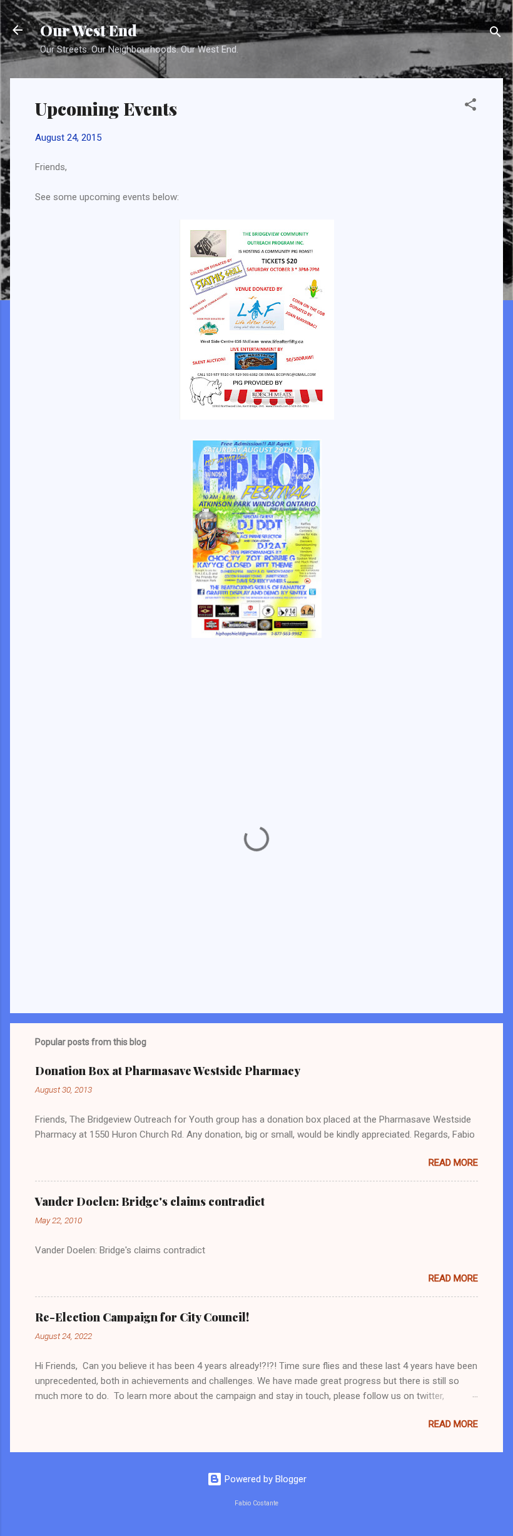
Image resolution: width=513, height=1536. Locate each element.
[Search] (495, 34)
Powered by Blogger (264, 1479)
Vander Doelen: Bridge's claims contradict (150, 1201)
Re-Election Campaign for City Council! (142, 1317)
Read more (453, 1162)
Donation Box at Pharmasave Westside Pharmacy (167, 1070)
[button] (470, 106)
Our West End (88, 30)
